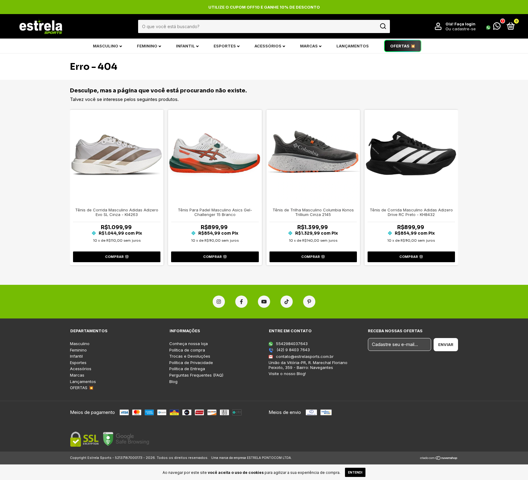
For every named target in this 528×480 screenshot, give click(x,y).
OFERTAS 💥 (402, 45)
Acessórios (268, 45)
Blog (173, 381)
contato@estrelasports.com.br (305, 356)
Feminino (147, 45)
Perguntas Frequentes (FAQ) (196, 375)
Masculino (105, 45)
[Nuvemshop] (439, 458)
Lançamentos (352, 45)
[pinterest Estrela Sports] (309, 302)
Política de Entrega (187, 369)
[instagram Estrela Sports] (219, 302)
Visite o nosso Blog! (287, 373)
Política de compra (187, 350)
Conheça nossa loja (188, 343)
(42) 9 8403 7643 (292, 349)
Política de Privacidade (191, 362)
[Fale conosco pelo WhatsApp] (493, 27)
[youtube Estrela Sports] (264, 302)
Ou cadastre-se (461, 28)
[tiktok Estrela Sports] (286, 302)
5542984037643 (291, 343)
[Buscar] (383, 26)
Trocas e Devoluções (189, 356)
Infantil (185, 45)
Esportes (225, 45)
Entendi (355, 472)
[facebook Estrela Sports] (241, 302)
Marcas (309, 45)
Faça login (464, 23)
